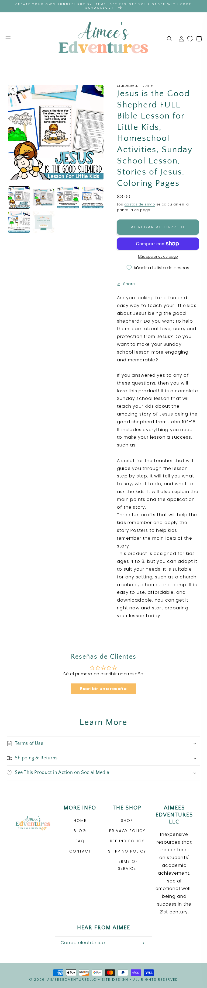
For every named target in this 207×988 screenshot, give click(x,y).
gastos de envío (140, 204)
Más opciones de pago (158, 256)
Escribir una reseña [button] (103, 689)
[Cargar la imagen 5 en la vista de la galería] (43, 222)
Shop (127, 820)
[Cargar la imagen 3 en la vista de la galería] (93, 197)
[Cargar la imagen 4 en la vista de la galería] (19, 222)
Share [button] (129, 284)
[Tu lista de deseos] (190, 39)
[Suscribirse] (142, 943)
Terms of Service (127, 865)
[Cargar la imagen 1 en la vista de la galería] (19, 197)
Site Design (115, 979)
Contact (80, 851)
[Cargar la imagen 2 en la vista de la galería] (68, 197)
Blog (80, 830)
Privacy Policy (127, 830)
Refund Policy (127, 841)
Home (80, 820)
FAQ (80, 841)
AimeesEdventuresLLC (71, 979)
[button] (8, 39)
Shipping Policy (127, 851)
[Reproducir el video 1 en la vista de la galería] (43, 197)
